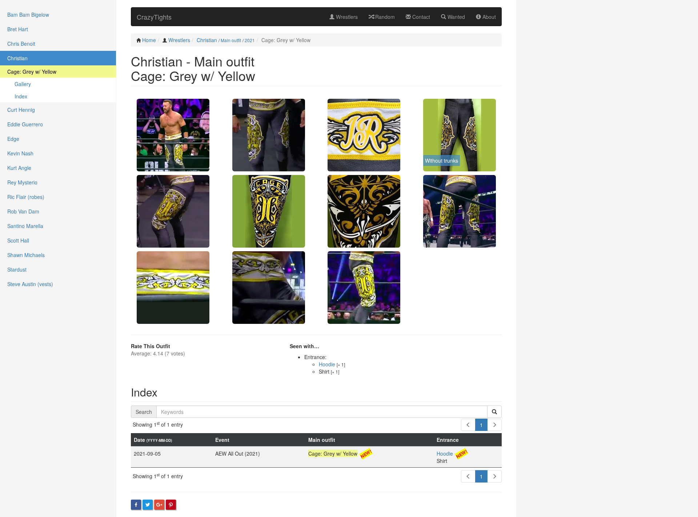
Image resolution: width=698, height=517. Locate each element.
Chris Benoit (21, 43)
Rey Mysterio (22, 182)
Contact (420, 16)
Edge (13, 138)
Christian (207, 40)
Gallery (23, 83)
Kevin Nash (20, 153)
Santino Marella (25, 225)
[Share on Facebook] (136, 505)
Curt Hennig (21, 109)
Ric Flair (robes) (25, 196)
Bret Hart (17, 29)
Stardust (17, 269)
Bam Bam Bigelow (28, 14)
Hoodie (327, 364)
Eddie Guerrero (25, 124)
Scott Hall (18, 240)
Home (149, 40)
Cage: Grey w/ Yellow (31, 71)
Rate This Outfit (150, 346)
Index (21, 96)
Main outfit (231, 40)
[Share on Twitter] (148, 505)
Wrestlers (346, 16)
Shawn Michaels (26, 254)
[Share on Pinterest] (171, 505)
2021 (250, 40)
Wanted (455, 16)
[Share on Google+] (159, 505)
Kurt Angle (19, 167)
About (488, 16)
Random (384, 16)
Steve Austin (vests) (30, 284)
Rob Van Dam (23, 211)
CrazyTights (154, 16)
